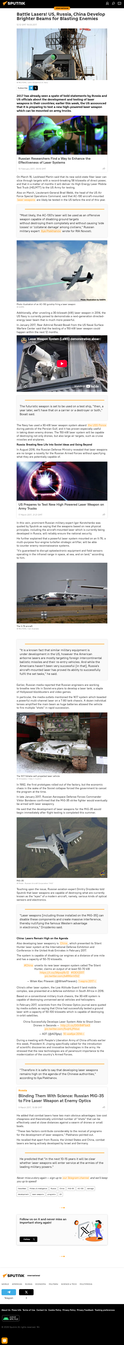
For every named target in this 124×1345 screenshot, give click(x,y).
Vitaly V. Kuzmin (34, 779)
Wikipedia (23, 779)
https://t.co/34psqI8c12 (54, 972)
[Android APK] (10, 1318)
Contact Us (41, 1310)
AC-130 (80, 1188)
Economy (40, 1284)
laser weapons (26, 200)
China (63, 943)
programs (51, 1194)
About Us (6, 1310)
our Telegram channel (76, 1178)
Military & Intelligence (38, 1188)
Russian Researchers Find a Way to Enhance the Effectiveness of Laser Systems (54, 160)
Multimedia (86, 1284)
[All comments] (5, 1341)
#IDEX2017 (77, 972)
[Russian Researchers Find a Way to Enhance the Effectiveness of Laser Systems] (62, 135)
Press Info (16, 1310)
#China (28, 965)
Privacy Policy (69, 1310)
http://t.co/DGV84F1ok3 (75, 1025)
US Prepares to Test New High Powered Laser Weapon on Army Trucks (61, 506)
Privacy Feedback (85, 1310)
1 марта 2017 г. (87, 981)
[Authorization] (107, 3)
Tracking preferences (105, 1310)
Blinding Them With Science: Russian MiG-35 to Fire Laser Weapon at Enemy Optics (61, 1098)
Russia (22, 1090)
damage (90, 1188)
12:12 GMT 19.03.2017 (27, 24)
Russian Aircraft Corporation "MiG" (39, 883)
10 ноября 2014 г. (73, 1034)
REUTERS (22, 82)
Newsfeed (22, 1188)
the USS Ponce (97, 425)
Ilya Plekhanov (51, 231)
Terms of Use (29, 1310)
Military (53, 1284)
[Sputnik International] (15, 6)
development (23, 1194)
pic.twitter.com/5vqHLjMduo (62, 1029)
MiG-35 (71, 1188)
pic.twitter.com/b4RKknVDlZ (62, 976)
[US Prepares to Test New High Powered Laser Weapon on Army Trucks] (62, 481)
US (60, 1194)
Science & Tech (69, 1284)
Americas (17, 1284)
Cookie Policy (54, 1310)
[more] (104, 168)
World (5, 1284)
